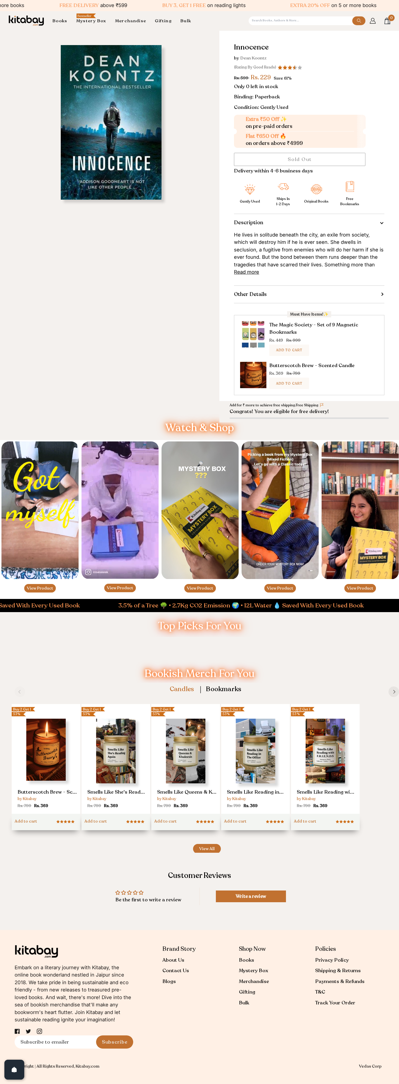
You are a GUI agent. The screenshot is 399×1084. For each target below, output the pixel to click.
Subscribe (115, 1042)
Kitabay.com (87, 1066)
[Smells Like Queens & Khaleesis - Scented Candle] (185, 760)
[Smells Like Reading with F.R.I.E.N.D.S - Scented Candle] (325, 760)
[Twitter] (28, 1031)
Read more (246, 272)
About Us (173, 960)
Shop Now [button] (252, 949)
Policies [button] (325, 949)
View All (207, 849)
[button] (62, 21)
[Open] (14, 1070)
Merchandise (254, 981)
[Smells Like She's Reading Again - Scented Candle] (115, 760)
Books (246, 960)
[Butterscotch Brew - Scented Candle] (46, 758)
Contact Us (175, 970)
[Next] (393, 691)
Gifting (247, 992)
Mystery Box (253, 970)
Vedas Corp (370, 1066)
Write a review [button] (251, 896)
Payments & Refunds (340, 981)
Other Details (250, 294)
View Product (40, 588)
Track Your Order (335, 1002)
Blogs (169, 981)
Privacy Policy (332, 960)
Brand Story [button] (179, 949)
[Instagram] (39, 1031)
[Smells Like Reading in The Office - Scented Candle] (255, 760)
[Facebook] (17, 1031)
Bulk (244, 1002)
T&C (320, 992)
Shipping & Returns (338, 970)
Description (248, 222)
